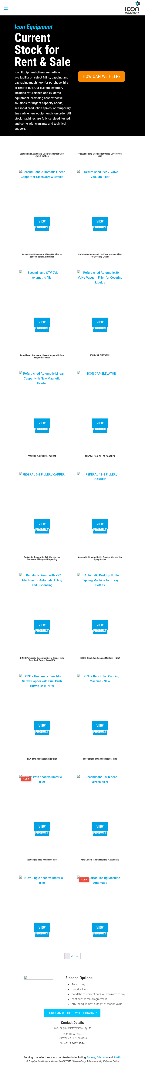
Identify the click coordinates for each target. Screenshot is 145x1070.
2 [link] (72, 956)
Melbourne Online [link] (111, 1061)
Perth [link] (117, 1057)
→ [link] (77, 956)
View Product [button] (42, 224)
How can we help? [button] (101, 76)
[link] (132, 7)
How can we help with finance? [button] (72, 1013)
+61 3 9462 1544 (74, 1043)
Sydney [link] (91, 1057)
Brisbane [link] (102, 1057)
